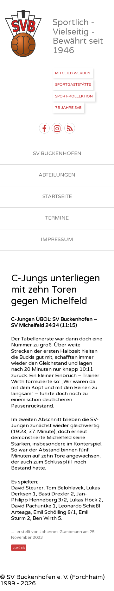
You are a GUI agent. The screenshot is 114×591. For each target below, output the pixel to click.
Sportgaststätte (73, 84)
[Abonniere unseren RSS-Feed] (69, 128)
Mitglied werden (72, 73)
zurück (19, 547)
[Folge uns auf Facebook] (44, 128)
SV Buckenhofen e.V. (24, 33)
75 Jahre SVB (68, 107)
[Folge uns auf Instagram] (57, 128)
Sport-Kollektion (74, 96)
